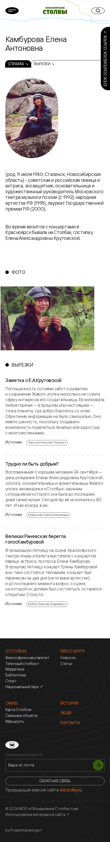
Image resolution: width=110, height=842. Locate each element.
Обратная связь (54, 781)
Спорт (11, 681)
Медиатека (14, 669)
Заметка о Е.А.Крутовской (33, 380)
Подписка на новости (23, 755)
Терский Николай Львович (47, 442)
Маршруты (14, 721)
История (69, 703)
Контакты (70, 723)
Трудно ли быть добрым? (32, 464)
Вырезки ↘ (44, 63)
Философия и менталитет (27, 658)
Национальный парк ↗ (24, 687)
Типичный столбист (22, 664)
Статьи (66, 664)
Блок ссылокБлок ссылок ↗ (105, 58)
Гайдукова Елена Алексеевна (48, 515)
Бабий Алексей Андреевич (47, 604)
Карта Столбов (18, 710)
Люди (65, 713)
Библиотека (15, 675)
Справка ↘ (18, 63)
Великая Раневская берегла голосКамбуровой (35, 539)
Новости (68, 658)
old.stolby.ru (71, 789)
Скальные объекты (21, 715)
